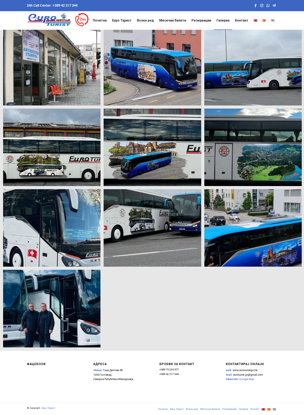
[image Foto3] (154, 229)
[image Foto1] (53, 310)
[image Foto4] (53, 229)
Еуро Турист (48, 408)
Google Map (246, 379)
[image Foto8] (53, 149)
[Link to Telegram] (274, 5)
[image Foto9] (154, 68)
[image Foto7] (154, 149)
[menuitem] (99, 20)
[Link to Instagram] (262, 5)
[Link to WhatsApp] (268, 5)
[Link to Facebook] (255, 5)
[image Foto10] (53, 68)
